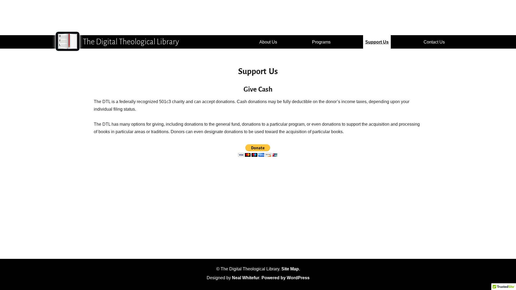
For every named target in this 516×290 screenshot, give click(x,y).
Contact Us (434, 42)
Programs (321, 42)
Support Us (377, 42)
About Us (268, 42)
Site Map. (290, 269)
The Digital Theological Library (131, 42)
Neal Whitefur (245, 278)
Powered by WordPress (285, 278)
